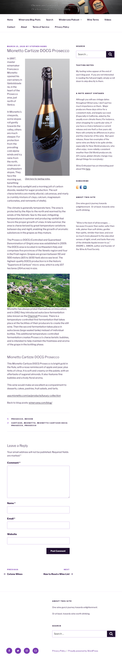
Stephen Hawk (38, 46)
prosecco (31, 425)
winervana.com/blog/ (40, 402)
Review (29, 419)
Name (11, 503)
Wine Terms (93, 19)
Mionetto (30, 423)
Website (12, 534)
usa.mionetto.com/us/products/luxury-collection (34, 395)
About (24, 27)
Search (49, 19)
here (88, 169)
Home (10, 19)
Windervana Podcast (69, 19)
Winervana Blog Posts (29, 19)
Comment (13, 462)
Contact (11, 27)
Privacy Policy (62, 27)
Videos (107, 19)
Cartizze (17, 423)
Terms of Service (41, 27)
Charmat (32, 316)
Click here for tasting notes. (37, 179)
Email (11, 518)
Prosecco (17, 419)
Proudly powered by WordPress (83, 651)
